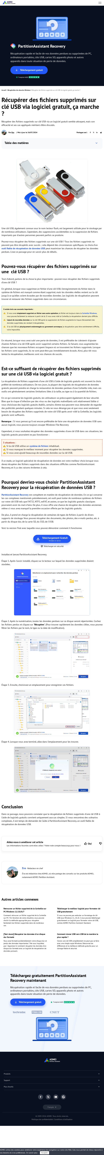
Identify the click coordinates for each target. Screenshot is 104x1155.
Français (51, 1107)
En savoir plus (31, 1153)
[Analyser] (52, 592)
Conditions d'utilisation (63, 1119)
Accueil (4, 90)
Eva (13, 132)
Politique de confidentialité (42, 1119)
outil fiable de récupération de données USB (23, 248)
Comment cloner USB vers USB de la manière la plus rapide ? (77, 935)
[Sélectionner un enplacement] (52, 713)
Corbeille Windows (89, 313)
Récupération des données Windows (19, 90)
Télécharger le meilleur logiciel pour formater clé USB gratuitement (78, 910)
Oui (90, 843)
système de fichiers (39, 446)
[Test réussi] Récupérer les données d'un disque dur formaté (24, 935)
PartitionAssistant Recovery (15, 494)
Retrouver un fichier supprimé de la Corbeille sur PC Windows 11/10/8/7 (25, 910)
